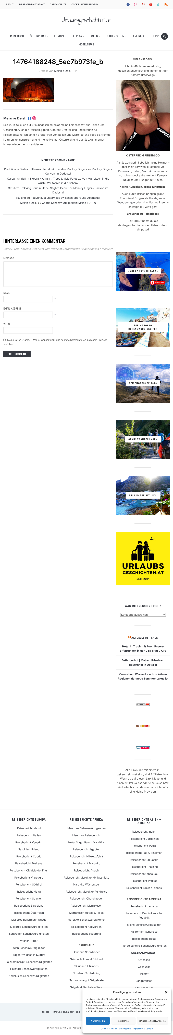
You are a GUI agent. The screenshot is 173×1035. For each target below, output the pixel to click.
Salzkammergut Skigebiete (86, 980)
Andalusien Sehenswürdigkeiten (29, 976)
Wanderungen (126, 202)
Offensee (144, 960)
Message (8, 258)
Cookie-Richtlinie (109, 1028)
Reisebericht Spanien (29, 898)
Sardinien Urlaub (28, 849)
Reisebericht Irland (29, 828)
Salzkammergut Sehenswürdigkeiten (29, 962)
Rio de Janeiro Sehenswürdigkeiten (144, 945)
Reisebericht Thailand (144, 866)
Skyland (21, 197)
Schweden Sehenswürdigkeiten (29, 933)
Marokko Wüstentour (86, 884)
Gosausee (144, 966)
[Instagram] (34, 118)
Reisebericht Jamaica (144, 906)
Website (8, 324)
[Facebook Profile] (29, 118)
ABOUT (10, 4)
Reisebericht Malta (29, 891)
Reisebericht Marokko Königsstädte (86, 877)
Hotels (153, 198)
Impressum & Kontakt (143, 1028)
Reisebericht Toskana (28, 863)
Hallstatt (144, 974)
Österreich (38, 36)
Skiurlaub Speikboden (86, 952)
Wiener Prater (29, 940)
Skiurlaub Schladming (86, 973)
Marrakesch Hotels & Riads (86, 912)
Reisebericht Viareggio (28, 877)
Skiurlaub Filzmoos (86, 966)
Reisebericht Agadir (86, 870)
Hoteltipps (86, 44)
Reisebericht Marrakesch (86, 905)
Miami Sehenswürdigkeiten (144, 924)
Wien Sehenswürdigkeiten (29, 948)
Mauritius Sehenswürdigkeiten (86, 828)
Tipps (156, 36)
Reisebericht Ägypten (86, 849)
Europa (59, 36)
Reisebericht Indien (144, 831)
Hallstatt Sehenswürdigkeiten (28, 968)
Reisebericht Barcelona (28, 905)
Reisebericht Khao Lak (144, 874)
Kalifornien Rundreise (144, 931)
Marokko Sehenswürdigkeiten (86, 919)
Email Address (12, 308)
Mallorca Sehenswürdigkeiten (29, 926)
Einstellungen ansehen (152, 1020)
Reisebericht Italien (29, 835)
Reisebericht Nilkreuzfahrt (86, 856)
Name (6, 292)
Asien (94, 36)
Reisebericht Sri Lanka (144, 859)
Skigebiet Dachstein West (86, 987)
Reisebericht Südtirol (29, 884)
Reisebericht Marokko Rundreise (86, 891)
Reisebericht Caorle (28, 856)
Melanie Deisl (62, 70)
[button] (166, 992)
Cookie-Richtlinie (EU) (84, 4)
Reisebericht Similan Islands (144, 888)
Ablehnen (123, 1020)
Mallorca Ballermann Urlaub (28, 919)
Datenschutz (125, 1028)
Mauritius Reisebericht (86, 835)
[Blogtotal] (143, 727)
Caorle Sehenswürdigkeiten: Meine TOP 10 (69, 202)
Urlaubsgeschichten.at (86, 19)
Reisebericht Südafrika (86, 933)
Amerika (138, 36)
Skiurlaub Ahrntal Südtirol (86, 959)
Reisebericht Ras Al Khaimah (144, 852)
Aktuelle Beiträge (144, 637)
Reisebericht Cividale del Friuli (29, 870)
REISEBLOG (17, 36)
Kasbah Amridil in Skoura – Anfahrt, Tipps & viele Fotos (42, 178)
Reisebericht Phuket (144, 880)
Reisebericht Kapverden (86, 926)
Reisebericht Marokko (86, 863)
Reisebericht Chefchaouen (86, 898)
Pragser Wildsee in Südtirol (29, 954)
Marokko (147, 171)
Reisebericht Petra (144, 845)
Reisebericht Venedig (28, 842)
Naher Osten (115, 36)
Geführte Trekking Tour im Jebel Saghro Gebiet (38, 188)
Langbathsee (144, 980)
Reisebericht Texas (144, 938)
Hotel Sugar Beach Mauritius (86, 842)
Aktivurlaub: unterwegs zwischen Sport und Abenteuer (65, 197)
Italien (136, 171)
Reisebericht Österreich (29, 912)
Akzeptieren (98, 1020)
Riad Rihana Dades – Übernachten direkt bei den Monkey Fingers (45, 169)
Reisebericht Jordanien (144, 838)
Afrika (77, 36)
